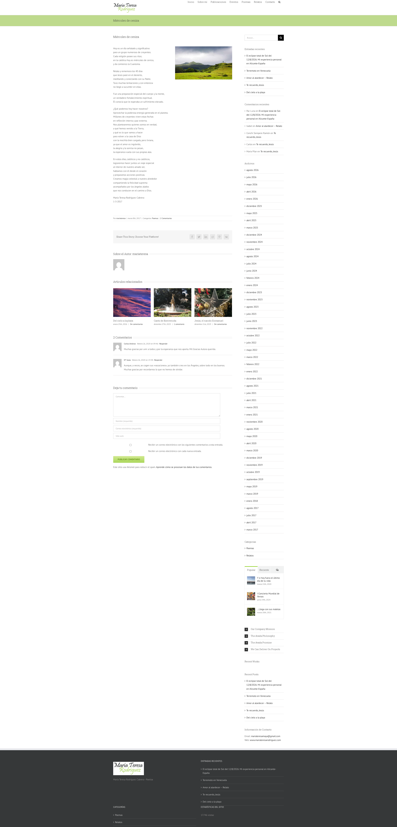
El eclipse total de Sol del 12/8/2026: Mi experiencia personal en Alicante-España (263, 59)
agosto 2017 (252, 508)
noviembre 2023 (254, 299)
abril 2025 (251, 220)
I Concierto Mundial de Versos (268, 595)
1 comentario (179, 324)
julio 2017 (251, 515)
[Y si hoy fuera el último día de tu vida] (251, 578)
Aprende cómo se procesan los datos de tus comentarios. (184, 467)
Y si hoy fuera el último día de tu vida (268, 579)
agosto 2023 (252, 306)
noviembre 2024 (254, 241)
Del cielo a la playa (123, 320)
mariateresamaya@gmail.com (265, 736)
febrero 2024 (252, 277)
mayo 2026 (251, 184)
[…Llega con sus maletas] (251, 609)
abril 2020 (251, 443)
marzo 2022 (252, 357)
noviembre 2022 (254, 328)
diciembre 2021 (254, 378)
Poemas (155, 218)
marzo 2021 (252, 407)
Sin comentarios (136, 324)
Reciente (264, 569)
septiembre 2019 (254, 479)
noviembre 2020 (254, 421)
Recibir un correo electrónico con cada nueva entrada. (174, 451)
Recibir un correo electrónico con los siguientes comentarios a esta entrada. (185, 444)
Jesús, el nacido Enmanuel (208, 320)
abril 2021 (251, 400)
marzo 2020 (252, 450)
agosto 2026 (252, 170)
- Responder (162, 344)
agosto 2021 (252, 385)
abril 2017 (251, 522)
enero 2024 (252, 285)
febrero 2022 (252, 364)
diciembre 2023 (254, 292)
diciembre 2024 (254, 234)
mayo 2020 (251, 436)
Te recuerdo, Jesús (255, 84)
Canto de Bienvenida (165, 320)
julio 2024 (251, 263)
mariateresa (121, 218)
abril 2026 (251, 191)
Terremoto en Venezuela (258, 70)
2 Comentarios (166, 218)
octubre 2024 (253, 249)
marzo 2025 (252, 227)
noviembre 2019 (254, 464)
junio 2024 (251, 270)
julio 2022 (251, 342)
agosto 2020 (252, 428)
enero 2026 (252, 198)
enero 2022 (252, 371)
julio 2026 (251, 177)
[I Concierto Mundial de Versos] (251, 594)
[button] (279, 1)
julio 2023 (251, 313)
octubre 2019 (253, 472)
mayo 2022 (251, 349)
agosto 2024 (252, 256)
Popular (251, 569)
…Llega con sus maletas (268, 609)
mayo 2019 (251, 486)
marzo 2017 (252, 529)
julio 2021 (251, 393)
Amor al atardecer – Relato (259, 77)
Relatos (250, 555)
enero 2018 (252, 500)
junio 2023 (251, 321)
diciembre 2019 (254, 457)
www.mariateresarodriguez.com (265, 740)
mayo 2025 (251, 213)
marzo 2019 (252, 493)
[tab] (264, 629)
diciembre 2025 (254, 206)
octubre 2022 (253, 335)
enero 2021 (252, 414)
